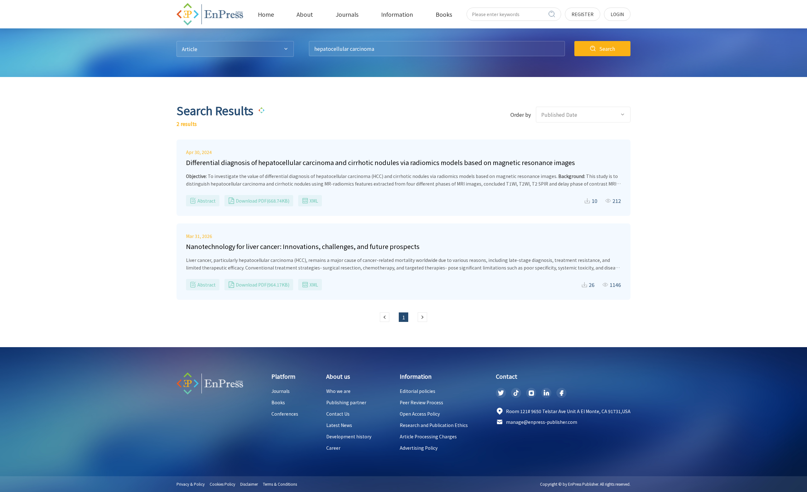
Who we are (338, 391)
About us (338, 376)
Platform (283, 376)
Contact (506, 376)
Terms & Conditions (280, 484)
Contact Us (338, 414)
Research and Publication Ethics (434, 425)
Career (333, 448)
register (583, 14)
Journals (280, 391)
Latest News (339, 425)
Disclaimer (249, 484)
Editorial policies (417, 391)
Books (278, 402)
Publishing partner (346, 402)
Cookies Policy (222, 484)
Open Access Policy (420, 414)
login (617, 14)
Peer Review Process (421, 402)
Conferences (284, 414)
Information (416, 376)
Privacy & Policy (191, 484)
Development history (348, 436)
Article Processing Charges (428, 436)
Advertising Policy (419, 448)
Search (607, 48)
